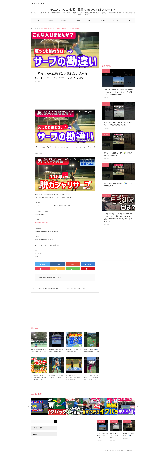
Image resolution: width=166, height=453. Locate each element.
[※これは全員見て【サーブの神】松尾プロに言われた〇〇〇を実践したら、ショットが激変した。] (74, 365)
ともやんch (76, 20)
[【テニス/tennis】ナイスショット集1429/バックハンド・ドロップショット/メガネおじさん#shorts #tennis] (102, 425)
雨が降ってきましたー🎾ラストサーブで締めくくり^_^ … (91, 351)
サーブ (89, 20)
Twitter (32, 3)
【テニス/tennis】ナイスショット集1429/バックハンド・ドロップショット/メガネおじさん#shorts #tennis (118, 92)
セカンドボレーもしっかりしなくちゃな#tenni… (115, 435)
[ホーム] (31, 28)
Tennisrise (50, 20)
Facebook (34, 3)
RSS (43, 3)
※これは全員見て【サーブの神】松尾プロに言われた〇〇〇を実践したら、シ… (73, 377)
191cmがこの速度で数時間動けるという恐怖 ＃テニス (56, 350)
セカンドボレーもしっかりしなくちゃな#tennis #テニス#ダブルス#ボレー (118, 124)
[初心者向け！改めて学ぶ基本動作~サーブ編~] (74, 339)
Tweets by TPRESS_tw (41, 222)
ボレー (128, 20)
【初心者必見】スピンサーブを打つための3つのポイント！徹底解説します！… (38, 377)
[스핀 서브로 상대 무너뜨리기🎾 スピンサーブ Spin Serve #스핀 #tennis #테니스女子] (56, 365)
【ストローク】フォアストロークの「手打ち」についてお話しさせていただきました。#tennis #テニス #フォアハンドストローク (118, 217)
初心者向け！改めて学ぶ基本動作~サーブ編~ (73, 350)
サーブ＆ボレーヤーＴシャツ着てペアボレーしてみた (38, 350)
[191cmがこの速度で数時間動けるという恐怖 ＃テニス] (56, 339)
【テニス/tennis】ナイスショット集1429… (102, 435)
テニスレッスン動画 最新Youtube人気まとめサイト (83, 9)
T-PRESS (63, 20)
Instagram (36, 3)
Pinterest (39, 3)
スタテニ (37, 20)
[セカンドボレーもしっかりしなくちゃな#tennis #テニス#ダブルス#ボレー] (116, 425)
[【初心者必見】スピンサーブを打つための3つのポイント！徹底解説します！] (39, 365)
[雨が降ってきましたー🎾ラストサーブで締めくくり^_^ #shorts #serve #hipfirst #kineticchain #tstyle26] (91, 339)
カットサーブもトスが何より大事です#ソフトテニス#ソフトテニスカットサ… (91, 377)
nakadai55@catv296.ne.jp (49, 277)
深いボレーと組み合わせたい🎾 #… (128, 434)
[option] (39, 406)
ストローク (103, 20)
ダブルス (115, 20)
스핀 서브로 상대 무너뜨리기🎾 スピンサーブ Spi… (56, 376)
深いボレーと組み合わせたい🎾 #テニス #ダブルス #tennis (118, 154)
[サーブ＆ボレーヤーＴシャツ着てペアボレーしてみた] (39, 339)
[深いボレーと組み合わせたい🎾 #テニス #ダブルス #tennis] (129, 425)
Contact (41, 3)
